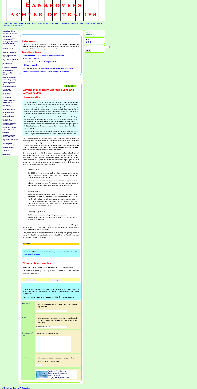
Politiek (34, 23)
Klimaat (87, 23)
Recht (45, 23)
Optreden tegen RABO (9, 100)
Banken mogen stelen (47, 62)
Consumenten (65, 23)
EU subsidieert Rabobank (7, 64)
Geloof (57, 23)
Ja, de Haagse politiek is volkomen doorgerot (55, 68)
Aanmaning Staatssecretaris (7, 119)
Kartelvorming (6, 97)
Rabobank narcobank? (9, 77)
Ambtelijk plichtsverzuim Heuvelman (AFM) (10, 42)
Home (5, 23)
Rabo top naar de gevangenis (7, 49)
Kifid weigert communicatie (6, 106)
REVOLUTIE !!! (7, 103)
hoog (95, 34)
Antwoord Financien (8, 130)
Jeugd (81, 23)
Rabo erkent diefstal (31, 58)
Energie (21, 23)
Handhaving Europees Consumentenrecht (9, 115)
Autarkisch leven (9, 26)
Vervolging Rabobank (9, 52)
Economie (27, 23)
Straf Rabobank (7, 36)
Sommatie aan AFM (8, 39)
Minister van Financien (9, 127)
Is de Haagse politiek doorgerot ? (9, 56)
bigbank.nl (29, 44)
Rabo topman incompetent (6, 94)
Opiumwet (51, 23)
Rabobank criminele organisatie (8, 153)
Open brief (5, 132)
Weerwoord (18, 26)
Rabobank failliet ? (8, 70)
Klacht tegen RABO (8, 109)
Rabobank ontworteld (9, 86)
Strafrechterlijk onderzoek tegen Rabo (9, 144)
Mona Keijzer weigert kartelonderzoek (9, 123)
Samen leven (74, 23)
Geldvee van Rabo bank (9, 67)
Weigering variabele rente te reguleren (8, 136)
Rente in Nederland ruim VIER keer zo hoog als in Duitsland (46, 72)
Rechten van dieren (96, 23)
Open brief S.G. (7, 150)
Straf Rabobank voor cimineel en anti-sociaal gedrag (43, 55)
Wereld (40, 23)
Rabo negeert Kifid (8, 147)
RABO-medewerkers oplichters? (8, 83)
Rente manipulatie (8, 112)
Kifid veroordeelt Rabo (32, 65)
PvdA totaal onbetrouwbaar (7, 90)
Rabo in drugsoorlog (9, 80)
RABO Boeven (13, 23)
